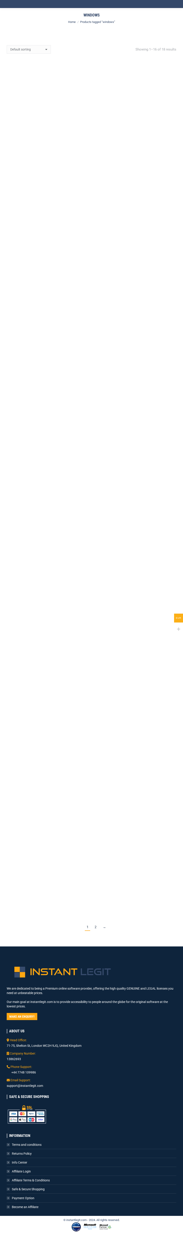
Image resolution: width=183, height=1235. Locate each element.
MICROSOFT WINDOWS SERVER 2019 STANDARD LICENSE (135, 789)
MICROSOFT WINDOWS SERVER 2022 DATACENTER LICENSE (47, 891)
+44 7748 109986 (23, 1072)
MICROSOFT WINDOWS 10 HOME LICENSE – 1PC (47, 259)
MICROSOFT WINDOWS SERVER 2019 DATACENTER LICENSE (47, 687)
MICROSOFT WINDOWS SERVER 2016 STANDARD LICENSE (135, 584)
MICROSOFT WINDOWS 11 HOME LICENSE (135, 372)
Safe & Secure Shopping (28, 1189)
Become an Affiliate (25, 1207)
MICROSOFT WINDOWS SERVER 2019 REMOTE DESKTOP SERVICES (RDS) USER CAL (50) (47, 767)
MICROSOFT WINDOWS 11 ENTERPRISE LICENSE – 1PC (47, 372)
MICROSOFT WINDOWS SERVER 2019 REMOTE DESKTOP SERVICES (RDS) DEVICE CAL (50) (135, 665)
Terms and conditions (27, 1144)
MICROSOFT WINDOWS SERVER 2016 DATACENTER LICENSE (47, 584)
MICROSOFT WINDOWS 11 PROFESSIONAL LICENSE (47, 484)
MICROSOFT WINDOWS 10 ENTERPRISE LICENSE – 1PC (136, 147)
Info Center (19, 1162)
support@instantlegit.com (25, 1085)
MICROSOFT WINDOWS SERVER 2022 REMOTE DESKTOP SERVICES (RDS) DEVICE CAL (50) (135, 891)
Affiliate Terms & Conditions (31, 1180)
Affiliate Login (21, 1171)
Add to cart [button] (47, 162)
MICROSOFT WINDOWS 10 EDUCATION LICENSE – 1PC (47, 147)
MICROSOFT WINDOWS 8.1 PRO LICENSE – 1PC (135, 470)
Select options (47, 275)
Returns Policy (22, 1153)
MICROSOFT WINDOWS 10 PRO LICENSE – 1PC (136, 259)
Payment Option (23, 1198)
